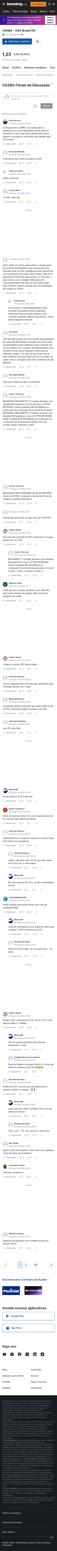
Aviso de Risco (8, 1532)
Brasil (34, 11)
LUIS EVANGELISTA (17, 897)
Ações (6, 11)
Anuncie (35, 1375)
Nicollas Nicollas (22, 942)
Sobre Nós (36, 1369)
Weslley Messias (16, 699)
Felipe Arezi (19, 301)
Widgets (6, 1388)
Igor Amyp (13, 1143)
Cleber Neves (15, 530)
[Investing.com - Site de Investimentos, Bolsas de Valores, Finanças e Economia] (17, 4)
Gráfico (16, 67)
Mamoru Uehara (16, 1233)
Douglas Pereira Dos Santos (27, 1057)
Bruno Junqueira (16, 809)
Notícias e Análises (35, 67)
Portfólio (6, 1382)
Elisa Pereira (15, 120)
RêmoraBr (13, 789)
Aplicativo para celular (13, 1375)
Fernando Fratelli (17, 1165)
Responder (11, 144)
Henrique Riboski (17, 152)
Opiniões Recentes (24, 75)
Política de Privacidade (12, 1522)
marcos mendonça (17, 721)
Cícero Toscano (16, 394)
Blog (4, 1369)
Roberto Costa (15, 583)
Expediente (36, 1388)
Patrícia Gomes (16, 171)
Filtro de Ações (20, 11)
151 (35, 1265)
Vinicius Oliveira (16, 677)
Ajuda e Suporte (38, 1382)
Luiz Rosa (13, 332)
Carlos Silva (14, 190)
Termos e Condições (11, 1513)
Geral (5, 67)
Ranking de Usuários (45, 75)
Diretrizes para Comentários (14, 114)
